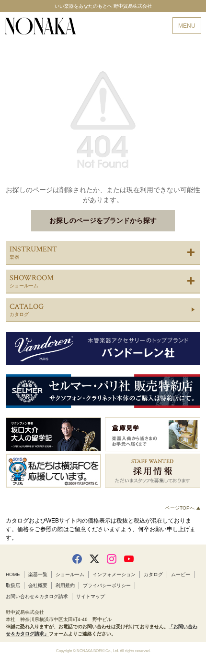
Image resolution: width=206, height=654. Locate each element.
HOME (13, 574)
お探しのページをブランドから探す (103, 220)
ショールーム (70, 574)
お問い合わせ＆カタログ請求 (37, 596)
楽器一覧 (37, 574)
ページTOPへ (180, 508)
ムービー (180, 574)
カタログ (153, 574)
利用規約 (65, 585)
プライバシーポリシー (107, 585)
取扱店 (13, 585)
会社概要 (37, 585)
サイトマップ (90, 596)
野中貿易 (40, 26)
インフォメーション (114, 574)
